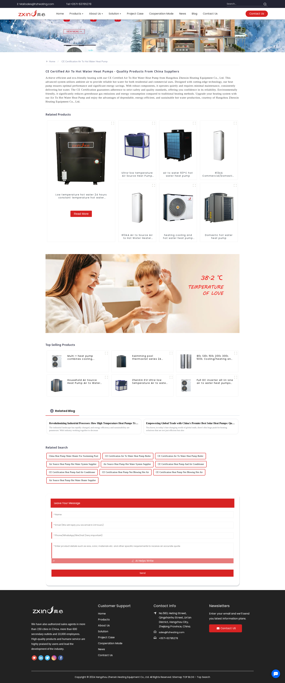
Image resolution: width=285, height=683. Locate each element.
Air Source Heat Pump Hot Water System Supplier (72, 464)
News (101, 649)
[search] (265, 4)
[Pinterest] (47, 657)
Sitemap (177, 677)
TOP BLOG (189, 677)
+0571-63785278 (168, 638)
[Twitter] (41, 657)
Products (104, 619)
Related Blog (65, 411)
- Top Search (202, 677)
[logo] (31, 13)
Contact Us (105, 655)
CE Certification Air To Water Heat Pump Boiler (128, 456)
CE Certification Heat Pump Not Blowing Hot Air (125, 472)
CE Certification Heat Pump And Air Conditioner (181, 464)
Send (142, 573)
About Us (104, 625)
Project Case (106, 637)
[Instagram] (54, 657)
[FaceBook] (34, 657)
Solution (103, 631)
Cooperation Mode (110, 643)
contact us (256, 14)
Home (52, 61)
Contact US (228, 628)
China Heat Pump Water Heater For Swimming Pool (73, 456)
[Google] (60, 657)
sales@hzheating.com (171, 632)
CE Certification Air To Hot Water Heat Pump (85, 61)
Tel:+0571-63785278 (78, 4)
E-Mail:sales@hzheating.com (35, 4)
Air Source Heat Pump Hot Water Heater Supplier (72, 480)
